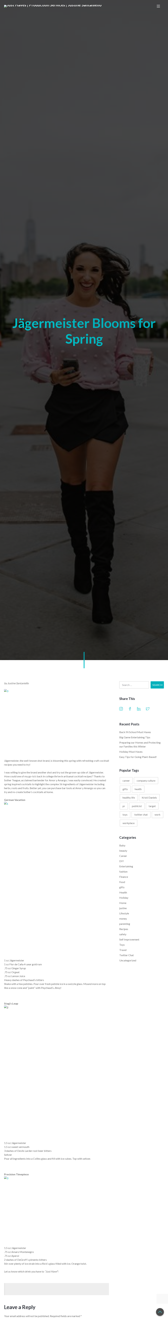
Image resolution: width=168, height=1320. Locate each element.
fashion (123, 871)
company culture (146, 780)
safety (122, 934)
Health (123, 892)
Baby (122, 845)
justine (123, 908)
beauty (123, 850)
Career (123, 855)
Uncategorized (127, 960)
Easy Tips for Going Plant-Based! (138, 756)
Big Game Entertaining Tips (134, 737)
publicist (137, 806)
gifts (125, 789)
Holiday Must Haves (131, 751)
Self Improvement (129, 939)
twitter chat (141, 814)
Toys (122, 944)
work (157, 814)
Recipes (123, 929)
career (126, 780)
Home (122, 902)
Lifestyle (124, 913)
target (152, 806)
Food (122, 881)
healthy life (129, 797)
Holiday (123, 897)
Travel (122, 949)
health (138, 789)
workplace (129, 823)
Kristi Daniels (149, 797)
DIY (121, 861)
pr (124, 806)
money (123, 918)
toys (125, 814)
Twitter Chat (126, 955)
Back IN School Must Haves (135, 732)
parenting (124, 923)
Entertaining (126, 866)
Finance (123, 876)
